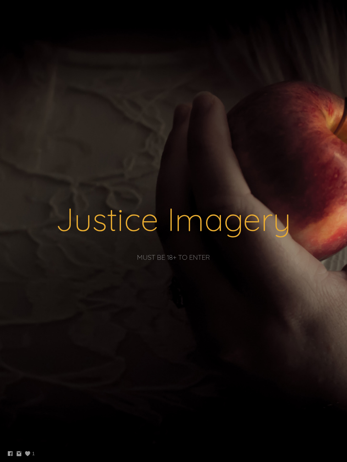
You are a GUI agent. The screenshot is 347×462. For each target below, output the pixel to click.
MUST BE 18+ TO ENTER (173, 257)
